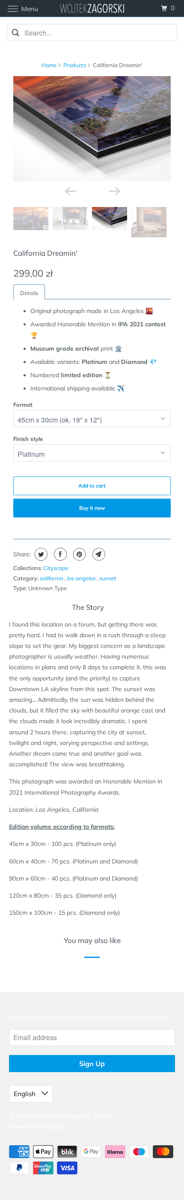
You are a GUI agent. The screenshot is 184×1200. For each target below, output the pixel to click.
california (52, 578)
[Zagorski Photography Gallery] (92, 8)
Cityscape (55, 568)
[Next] (114, 190)
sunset (107, 578)
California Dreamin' (45, 252)
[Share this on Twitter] (40, 554)
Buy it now (92, 508)
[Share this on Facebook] (59, 554)
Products (74, 65)
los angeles (82, 578)
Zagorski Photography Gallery (71, 1116)
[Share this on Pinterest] (78, 554)
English (25, 1094)
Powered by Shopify (36, 1127)
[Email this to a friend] (97, 554)
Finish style (28, 438)
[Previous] (69, 190)
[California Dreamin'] (92, 128)
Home (49, 65)
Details (29, 293)
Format (23, 404)
